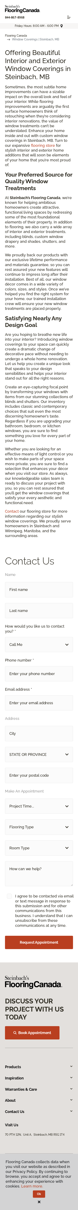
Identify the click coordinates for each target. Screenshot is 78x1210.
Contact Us (14, 1111)
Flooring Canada (16, 35)
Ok (39, 1194)
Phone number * (19, 660)
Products (13, 1067)
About (10, 1100)
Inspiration (14, 1078)
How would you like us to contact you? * (34, 628)
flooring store (43, 145)
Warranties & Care (21, 1089)
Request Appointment (39, 942)
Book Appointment (34, 1033)
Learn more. (32, 1186)
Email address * (18, 689)
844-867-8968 (14, 17)
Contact (12, 511)
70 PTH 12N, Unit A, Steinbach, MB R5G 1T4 (34, 1134)
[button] (39, 644)
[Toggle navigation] (69, 17)
